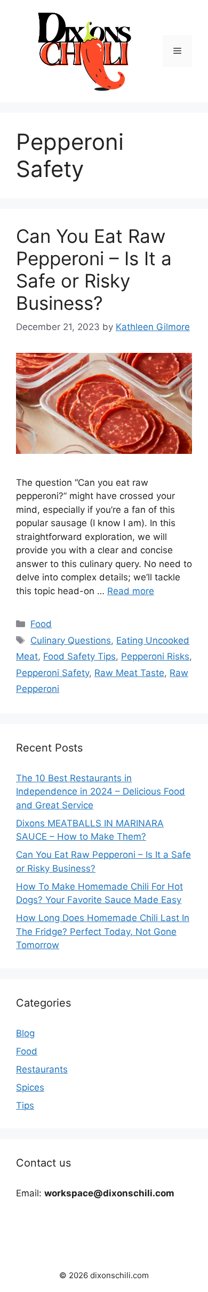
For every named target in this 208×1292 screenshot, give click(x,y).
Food (41, 624)
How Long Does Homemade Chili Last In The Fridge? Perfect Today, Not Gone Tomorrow (102, 931)
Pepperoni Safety (52, 673)
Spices (30, 1087)
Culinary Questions (70, 640)
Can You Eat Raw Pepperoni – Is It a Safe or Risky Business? (94, 269)
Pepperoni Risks (155, 656)
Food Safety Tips (79, 656)
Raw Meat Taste (129, 673)
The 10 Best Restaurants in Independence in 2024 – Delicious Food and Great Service (100, 791)
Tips (25, 1105)
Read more (130, 591)
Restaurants (42, 1069)
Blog (25, 1033)
